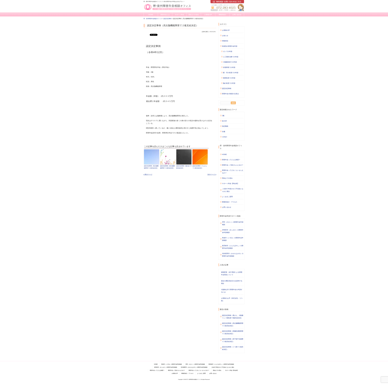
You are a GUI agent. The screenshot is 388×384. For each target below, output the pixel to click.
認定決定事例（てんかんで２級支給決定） (199, 167)
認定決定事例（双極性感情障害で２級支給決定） (232, 332)
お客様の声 (208, 14)
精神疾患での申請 (229, 78)
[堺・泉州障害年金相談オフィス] (167, 10)
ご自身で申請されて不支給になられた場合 (232, 190)
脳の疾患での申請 (229, 83)
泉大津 (224, 121)
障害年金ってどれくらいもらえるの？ (232, 171)
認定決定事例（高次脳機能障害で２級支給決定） (151, 167)
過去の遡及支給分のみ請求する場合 (231, 282)
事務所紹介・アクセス (229, 202)
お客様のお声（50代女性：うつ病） (231, 299)
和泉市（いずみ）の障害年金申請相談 (232, 239)
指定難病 (225, 126)
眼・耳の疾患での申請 (230, 72)
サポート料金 (179, 14)
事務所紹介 (222, 14)
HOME (150, 14)
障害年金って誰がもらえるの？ (232, 165)
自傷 (223, 131)
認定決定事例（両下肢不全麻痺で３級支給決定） (232, 340)
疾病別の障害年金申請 (229, 46)
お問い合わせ (236, 14)
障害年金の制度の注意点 (230, 94)
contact (224, 137)
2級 (223, 115)
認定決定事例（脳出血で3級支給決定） (183, 167)
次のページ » (211, 174)
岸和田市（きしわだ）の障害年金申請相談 (232, 231)
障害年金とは (165, 14)
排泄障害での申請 (229, 67)
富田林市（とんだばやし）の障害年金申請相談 (232, 247)
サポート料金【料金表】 (230, 183)
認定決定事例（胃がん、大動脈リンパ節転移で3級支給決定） (232, 316)
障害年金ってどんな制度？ (231, 160)
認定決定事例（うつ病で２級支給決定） (232, 348)
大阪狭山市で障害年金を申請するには (231, 291)
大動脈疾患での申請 (230, 62)
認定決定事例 (226, 88)
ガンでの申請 (227, 51)
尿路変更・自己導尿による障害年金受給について (231, 273)
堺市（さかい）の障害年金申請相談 (232, 223)
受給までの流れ (193, 14)
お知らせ (225, 35)
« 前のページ (147, 174)
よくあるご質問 (227, 196)
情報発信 (225, 41)
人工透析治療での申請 (230, 57)
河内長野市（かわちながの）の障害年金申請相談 (232, 255)
